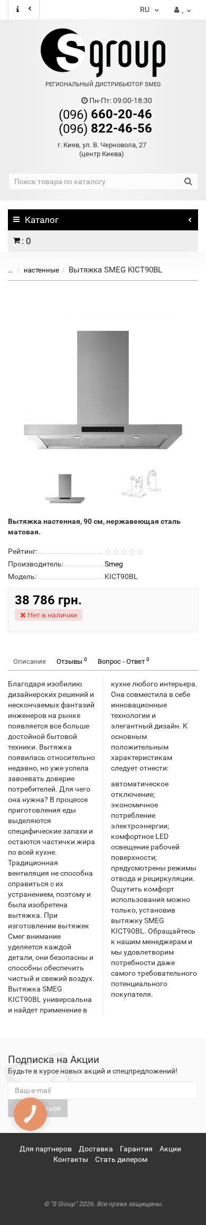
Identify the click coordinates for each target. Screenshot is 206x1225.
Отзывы (72, 660)
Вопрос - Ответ (123, 660)
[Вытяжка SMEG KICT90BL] (103, 370)
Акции (170, 1149)
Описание (29, 661)
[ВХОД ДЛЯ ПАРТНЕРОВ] (182, 10)
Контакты (70, 1159)
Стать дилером (121, 1159)
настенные (41, 270)
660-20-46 (105, 114)
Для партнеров (46, 1149)
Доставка (96, 1149)
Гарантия (136, 1149)
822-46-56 (105, 128)
